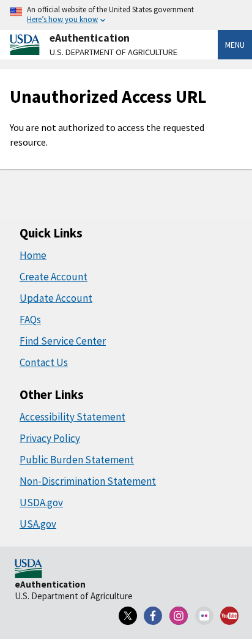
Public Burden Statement (77, 459)
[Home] (28, 569)
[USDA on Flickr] (204, 615)
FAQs (30, 319)
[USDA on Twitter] (128, 615)
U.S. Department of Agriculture (113, 52)
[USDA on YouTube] (229, 615)
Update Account (56, 298)
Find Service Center (63, 341)
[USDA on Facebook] (153, 615)
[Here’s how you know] (126, 15)
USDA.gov (41, 502)
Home (33, 255)
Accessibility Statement (72, 417)
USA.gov (38, 524)
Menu (235, 44)
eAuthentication (90, 38)
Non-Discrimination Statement (88, 481)
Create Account (53, 276)
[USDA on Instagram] (178, 615)
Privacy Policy (50, 438)
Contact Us (44, 362)
